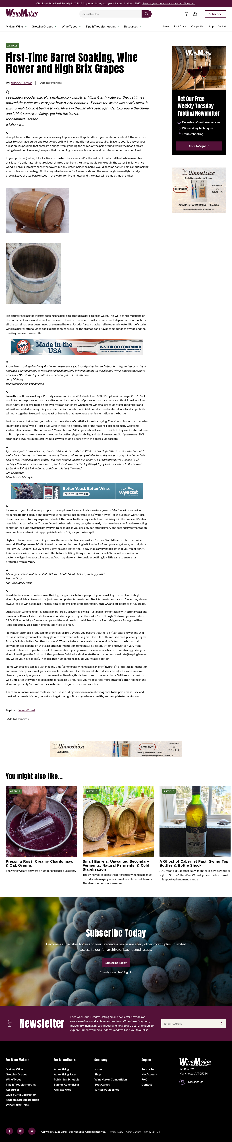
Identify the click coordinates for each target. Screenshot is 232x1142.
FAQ (144, 1079)
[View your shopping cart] (195, 14)
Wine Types (69, 26)
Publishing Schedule (67, 1079)
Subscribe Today (116, 962)
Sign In (128, 972)
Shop (211, 26)
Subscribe (215, 14)
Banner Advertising (66, 1084)
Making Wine (14, 26)
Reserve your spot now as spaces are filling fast (168, 3)
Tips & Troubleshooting (100, 26)
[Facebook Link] (9, 1133)
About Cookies (133, 1131)
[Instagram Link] (20, 1133)
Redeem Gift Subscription (22, 1099)
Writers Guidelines (106, 1089)
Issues (166, 26)
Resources (131, 26)
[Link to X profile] (32, 1133)
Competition (197, 26)
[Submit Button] (147, 14)
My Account (149, 1074)
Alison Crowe (21, 82)
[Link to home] (27, 13)
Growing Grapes (42, 26)
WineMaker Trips (17, 1104)
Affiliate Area (62, 1089)
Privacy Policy (116, 1131)
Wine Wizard (26, 710)
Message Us (195, 1081)
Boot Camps (180, 26)
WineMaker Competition (110, 1079)
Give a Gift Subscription (21, 1094)
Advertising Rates (65, 1074)
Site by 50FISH (152, 1131)
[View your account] (186, 14)
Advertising (61, 1069)
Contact (222, 26)
